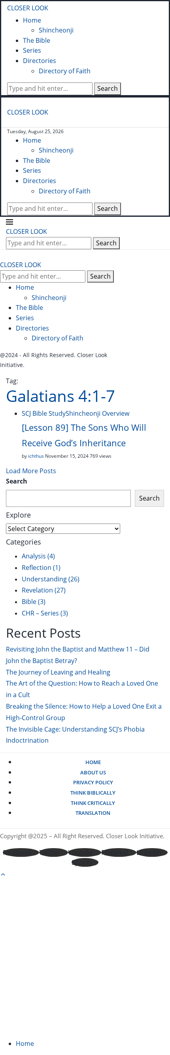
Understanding (50, 579)
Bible (33, 601)
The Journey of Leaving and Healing (58, 672)
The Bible (36, 40)
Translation (93, 812)
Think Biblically (92, 792)
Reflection (41, 567)
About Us (93, 772)
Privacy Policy (93, 782)
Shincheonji (56, 30)
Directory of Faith (65, 71)
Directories (39, 60)
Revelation (44, 590)
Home (32, 20)
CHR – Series (45, 613)
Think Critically (93, 803)
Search (107, 88)
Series (32, 50)
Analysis (38, 556)
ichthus (36, 456)
